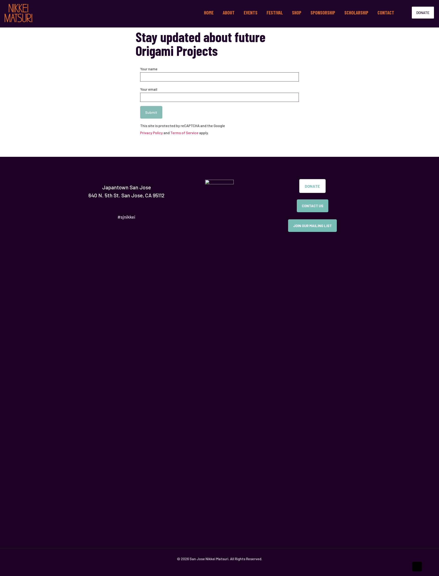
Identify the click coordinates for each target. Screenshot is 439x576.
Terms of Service (184, 132)
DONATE (422, 12)
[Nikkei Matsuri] (18, 12)
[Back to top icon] (417, 566)
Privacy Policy (151, 132)
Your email (148, 89)
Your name (149, 69)
